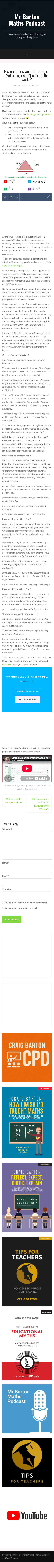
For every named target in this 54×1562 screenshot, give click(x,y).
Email (5, 876)
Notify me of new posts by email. (21, 908)
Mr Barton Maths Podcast (27, 19)
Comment (7, 829)
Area (34, 789)
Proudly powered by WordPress (17, 1554)
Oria (44, 1554)
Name (5, 862)
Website (6, 889)
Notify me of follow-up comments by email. (26, 902)
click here (6, 664)
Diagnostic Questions (40, 114)
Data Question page (12, 265)
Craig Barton (36, 85)
